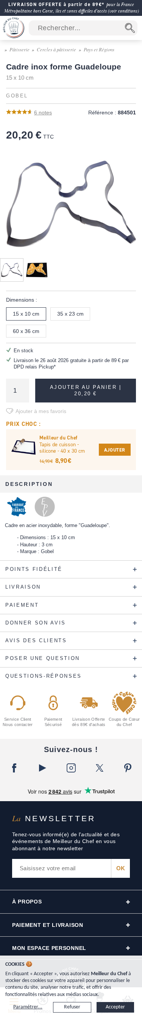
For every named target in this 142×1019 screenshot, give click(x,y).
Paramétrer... (27, 1007)
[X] (99, 768)
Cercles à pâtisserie (56, 49)
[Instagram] (71, 768)
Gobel (17, 96)
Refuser (72, 1007)
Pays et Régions (99, 49)
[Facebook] (14, 768)
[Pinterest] (128, 768)
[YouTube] (42, 768)
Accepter (115, 1007)
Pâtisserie (19, 49)
